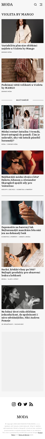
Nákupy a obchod (8, 189)
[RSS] (31, 404)
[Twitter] (25, 404)
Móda (4, 144)
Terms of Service (23, 435)
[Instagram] (14, 404)
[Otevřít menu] (41, 4)
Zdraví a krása (24, 237)
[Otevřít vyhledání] (35, 4)
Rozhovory (19, 324)
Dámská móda (7, 52)
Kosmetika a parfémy (24, 189)
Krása (4, 279)
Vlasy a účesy (13, 279)
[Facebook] (20, 404)
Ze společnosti (7, 324)
